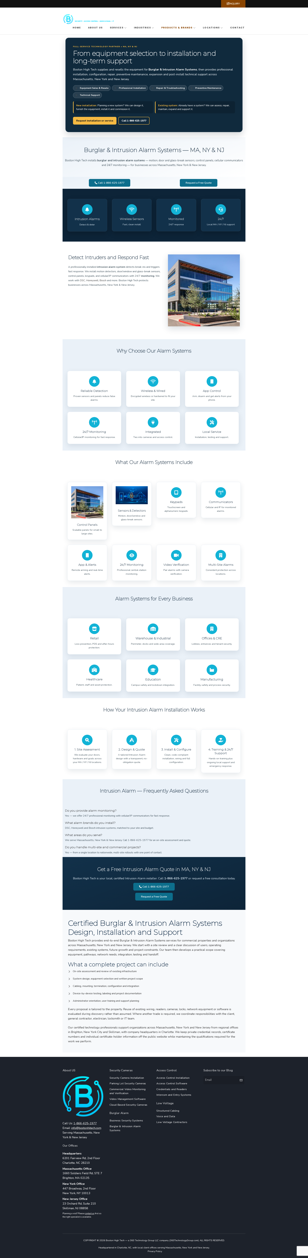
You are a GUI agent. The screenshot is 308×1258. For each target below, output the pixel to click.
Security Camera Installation (127, 1078)
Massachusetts (173, 1247)
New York (187, 1247)
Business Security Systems (126, 1120)
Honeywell (92, 280)
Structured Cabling (167, 1111)
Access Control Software (171, 1083)
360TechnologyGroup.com (184, 1240)
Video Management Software (128, 1099)
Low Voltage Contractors (171, 1122)
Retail (94, 638)
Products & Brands (177, 27)
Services (117, 27)
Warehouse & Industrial (153, 638)
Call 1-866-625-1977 (134, 120)
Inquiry (234, 3)
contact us (89, 1213)
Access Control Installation (173, 1078)
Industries (142, 27)
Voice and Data (165, 1116)
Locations (211, 27)
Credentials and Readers (171, 1089)
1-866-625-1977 (85, 1123)
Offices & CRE (212, 638)
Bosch (102, 280)
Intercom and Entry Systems (173, 1095)
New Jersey (203, 1247)
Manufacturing (212, 679)
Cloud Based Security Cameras (128, 1105)
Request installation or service (94, 120)
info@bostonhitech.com (86, 1128)
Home (77, 27)
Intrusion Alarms (87, 219)
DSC (82, 280)
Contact (237, 27)
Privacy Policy (155, 1251)
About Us (95, 27)
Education (153, 679)
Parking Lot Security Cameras (128, 1083)
